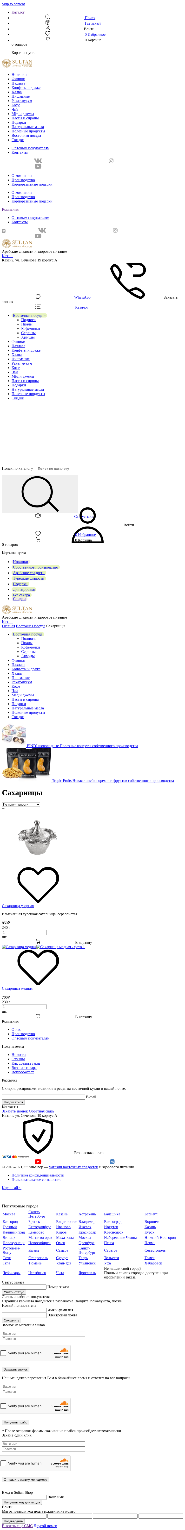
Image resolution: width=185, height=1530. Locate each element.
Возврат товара (24, 1068)
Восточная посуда (26, 135)
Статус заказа (85, 516)
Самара (62, 1250)
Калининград (14, 1232)
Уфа (107, 1263)
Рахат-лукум (22, 101)
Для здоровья (24, 589)
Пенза (109, 1243)
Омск (60, 1243)
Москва (9, 1214)
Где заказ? (92, 23)
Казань (7, 256)
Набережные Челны (120, 1237)
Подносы (28, 320)
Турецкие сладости (28, 578)
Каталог (18, 12)
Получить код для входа (22, 1502)
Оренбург (86, 1243)
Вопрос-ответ (23, 1072)
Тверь (83, 1258)
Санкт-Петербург (37, 1214)
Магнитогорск (40, 1237)
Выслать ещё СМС (17, 1526)
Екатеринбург (39, 1227)
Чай (15, 109)
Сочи (7, 1258)
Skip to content (13, 4)
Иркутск (111, 1227)
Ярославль (87, 1273)
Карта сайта (11, 1188)
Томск (150, 1258)
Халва (17, 92)
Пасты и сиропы (25, 118)
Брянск (34, 1222)
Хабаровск (153, 1263)
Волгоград (112, 1222)
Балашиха (112, 1214)
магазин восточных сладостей (73, 1167)
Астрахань (87, 1214)
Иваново (63, 1227)
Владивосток (67, 1222)
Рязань (33, 1250)
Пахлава (18, 83)
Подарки (19, 122)
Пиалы (27, 324)
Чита (60, 1273)
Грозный (10, 1227)
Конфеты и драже (26, 88)
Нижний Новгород (160, 1237)
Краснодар (87, 1232)
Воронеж (152, 1222)
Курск (149, 1232)
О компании (22, 175)
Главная (8, 626)
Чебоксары (11, 1273)
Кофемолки (30, 328)
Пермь (150, 1243)
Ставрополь (38, 1258)
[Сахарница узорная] (38, 864)
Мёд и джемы (23, 114)
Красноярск (113, 1232)
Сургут (62, 1258)
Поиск (89, 18)
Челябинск (37, 1273)
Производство (23, 180)
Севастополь (155, 1250)
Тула (6, 1263)
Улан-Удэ (63, 1263)
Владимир (87, 1222)
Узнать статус (14, 1292)
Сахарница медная (17, 988)
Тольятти (111, 1258)
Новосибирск (39, 1243)
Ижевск (85, 1227)
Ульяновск (87, 1263)
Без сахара (21, 595)
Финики (18, 79)
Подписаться (13, 1102)
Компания (10, 209)
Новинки (19, 74)
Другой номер (45, 1526)
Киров (61, 1232)
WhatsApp (82, 297)
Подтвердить (13, 1521)
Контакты (20, 152)
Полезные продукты (28, 131)
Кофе (16, 105)
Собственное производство (35, 567)
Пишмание (21, 96)
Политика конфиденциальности (38, 1175)
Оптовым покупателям (30, 148)
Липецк (9, 1237)
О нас (16, 1029)
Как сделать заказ (26, 1063)
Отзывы (18, 1059)
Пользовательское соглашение (36, 1179)
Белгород (10, 1222)
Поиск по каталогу (17, 468)
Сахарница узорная (18, 906)
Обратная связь (41, 1111)
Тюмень (34, 1263)
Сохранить (11, 1320)
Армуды (28, 337)
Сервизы (28, 333)
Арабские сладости (29, 573)
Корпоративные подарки (32, 184)
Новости (19, 1055)
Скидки (18, 140)
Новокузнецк (14, 1243)
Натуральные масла (28, 127)
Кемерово (36, 1232)
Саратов (111, 1250)
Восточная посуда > (29, 315)
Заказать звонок (15, 1111)
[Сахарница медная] (43, 947)
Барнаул (151, 1214)
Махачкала (65, 1237)
